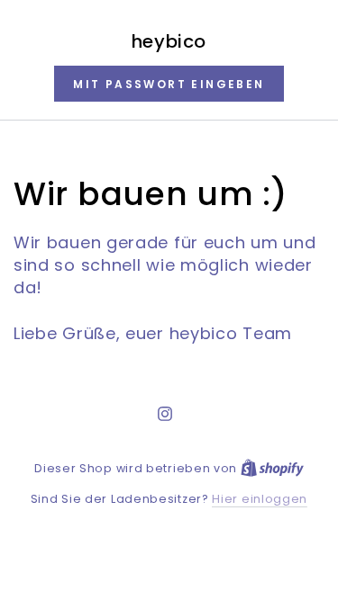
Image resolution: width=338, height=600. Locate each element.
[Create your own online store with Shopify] (272, 468)
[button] (168, 84)
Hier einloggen (259, 498)
